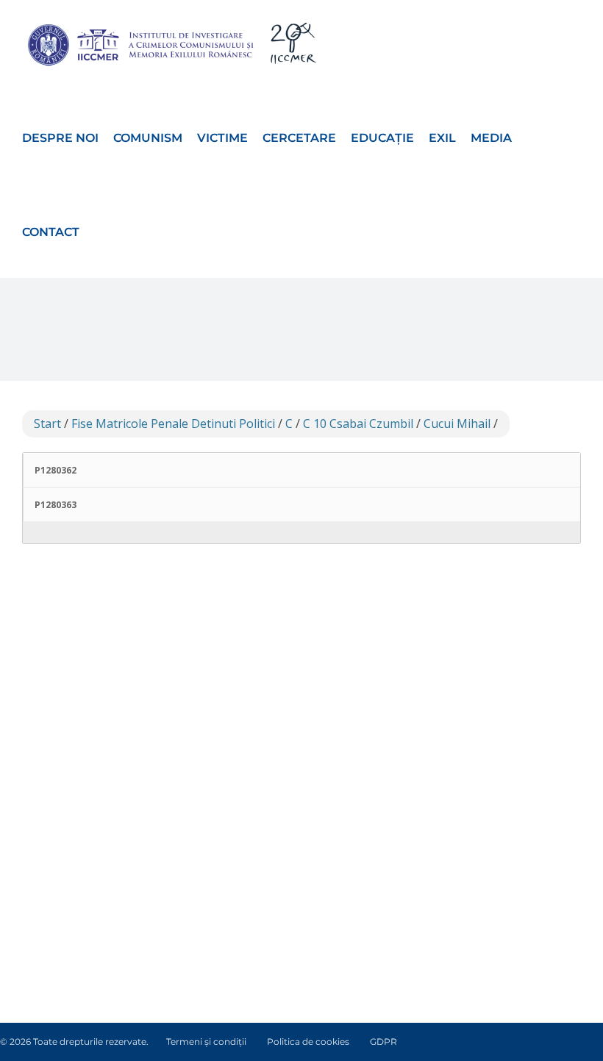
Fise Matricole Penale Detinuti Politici (173, 423)
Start (47, 423)
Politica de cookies (308, 1041)
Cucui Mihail (457, 423)
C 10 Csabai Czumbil (358, 423)
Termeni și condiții (206, 1041)
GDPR (383, 1041)
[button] (98, 231)
